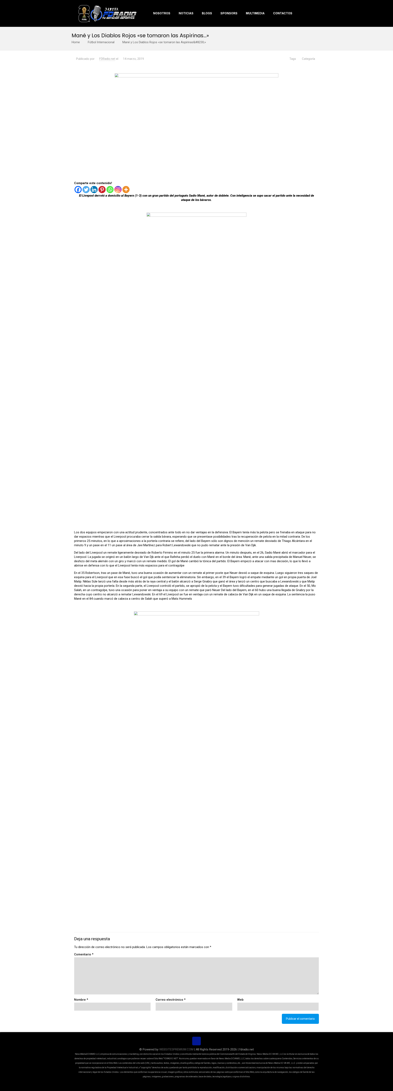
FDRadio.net (107, 59)
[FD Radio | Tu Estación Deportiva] (107, 13)
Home (76, 42)
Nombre (81, 999)
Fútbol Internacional (101, 42)
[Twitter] (86, 189)
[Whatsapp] (110, 189)
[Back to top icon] (196, 1041)
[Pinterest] (102, 189)
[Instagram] (118, 189)
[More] (126, 189)
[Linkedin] (94, 189)
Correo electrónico (170, 999)
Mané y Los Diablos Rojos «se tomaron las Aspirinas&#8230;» (164, 42)
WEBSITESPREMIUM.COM (176, 1049)
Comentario (83, 954)
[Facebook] (78, 189)
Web (240, 999)
